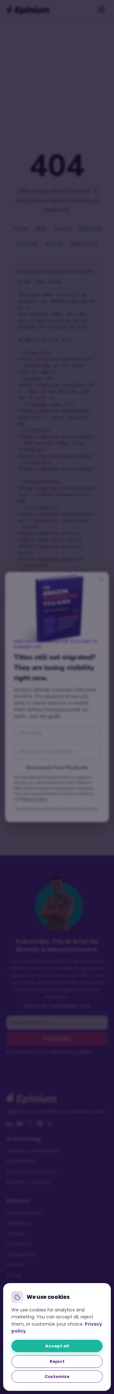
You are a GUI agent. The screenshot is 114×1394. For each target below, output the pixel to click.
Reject (57, 1361)
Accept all (57, 1346)
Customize (57, 1377)
